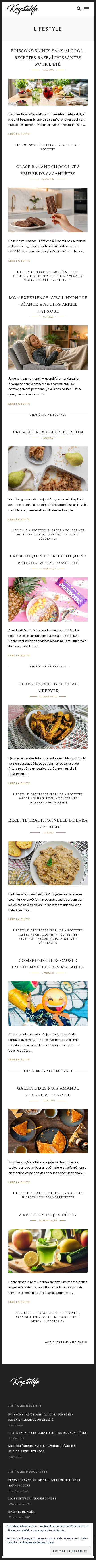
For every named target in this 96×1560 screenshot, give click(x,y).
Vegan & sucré (36, 280)
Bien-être (38, 414)
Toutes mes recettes (47, 275)
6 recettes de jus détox (48, 1215)
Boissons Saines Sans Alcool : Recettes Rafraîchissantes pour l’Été (48, 57)
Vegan (74, 275)
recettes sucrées (52, 271)
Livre (68, 1070)
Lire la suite (19, 133)
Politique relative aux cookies (37, 1542)
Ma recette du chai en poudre (32, 1498)
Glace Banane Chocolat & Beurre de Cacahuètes (47, 1433)
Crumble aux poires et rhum (48, 432)
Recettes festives (48, 794)
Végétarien (62, 280)
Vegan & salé (63, 938)
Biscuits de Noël (21, 1512)
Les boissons (26, 145)
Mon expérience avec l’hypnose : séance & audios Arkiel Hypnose (48, 304)
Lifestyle (49, 145)
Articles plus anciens (64, 1342)
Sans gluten (43, 798)
